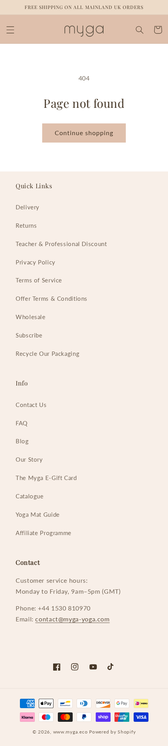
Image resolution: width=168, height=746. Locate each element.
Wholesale (31, 316)
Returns (26, 225)
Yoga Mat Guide (38, 514)
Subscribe (29, 335)
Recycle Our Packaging (47, 353)
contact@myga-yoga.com (72, 619)
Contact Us (31, 404)
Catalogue (30, 496)
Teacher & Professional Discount (61, 243)
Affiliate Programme (43, 532)
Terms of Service (39, 280)
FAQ (22, 423)
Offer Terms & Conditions (52, 298)
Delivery (27, 207)
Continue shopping (84, 132)
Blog (22, 440)
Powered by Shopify (112, 731)
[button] (10, 30)
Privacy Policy (35, 262)
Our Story (29, 459)
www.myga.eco (70, 731)
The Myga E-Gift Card (46, 477)
